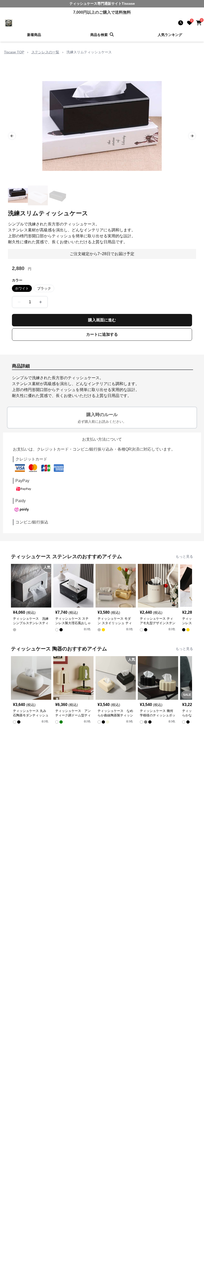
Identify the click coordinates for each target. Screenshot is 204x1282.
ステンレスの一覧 (45, 52)
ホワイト (22, 288)
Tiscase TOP (14, 52)
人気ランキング (170, 35)
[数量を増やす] (41, 302)
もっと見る (184, 556)
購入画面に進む (102, 320)
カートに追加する (102, 334)
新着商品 (34, 35)
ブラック (44, 288)
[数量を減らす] (19, 302)
